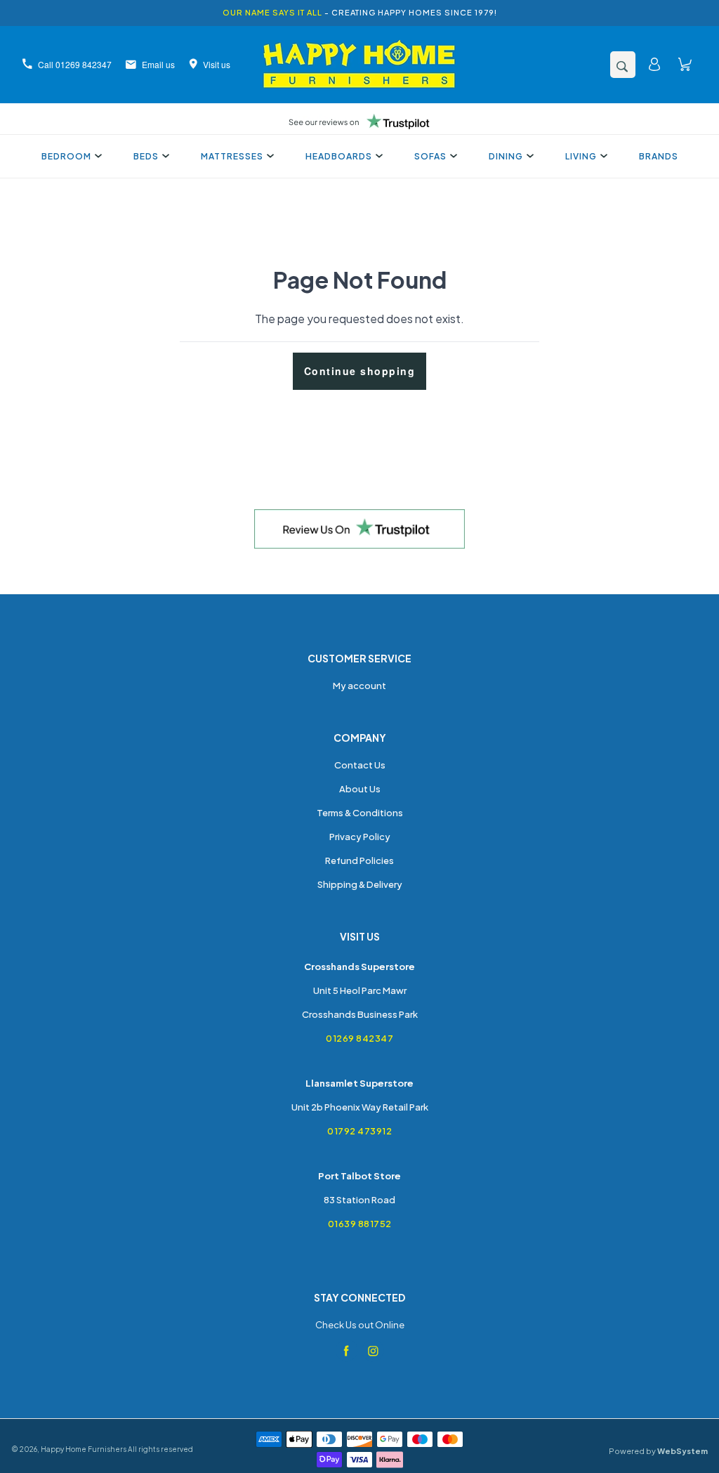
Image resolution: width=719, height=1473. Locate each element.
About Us (360, 788)
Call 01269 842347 (75, 64)
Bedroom (66, 156)
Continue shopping (360, 371)
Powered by (658, 1450)
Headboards (338, 156)
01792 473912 (359, 1131)
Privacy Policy (359, 836)
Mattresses (232, 156)
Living (581, 156)
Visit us (216, 64)
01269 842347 (359, 1038)
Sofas (430, 156)
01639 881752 (360, 1223)
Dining (506, 156)
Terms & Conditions (360, 812)
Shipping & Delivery (359, 884)
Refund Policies (359, 860)
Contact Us (359, 765)
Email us (158, 64)
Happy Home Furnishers (83, 1449)
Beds (146, 156)
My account (359, 685)
